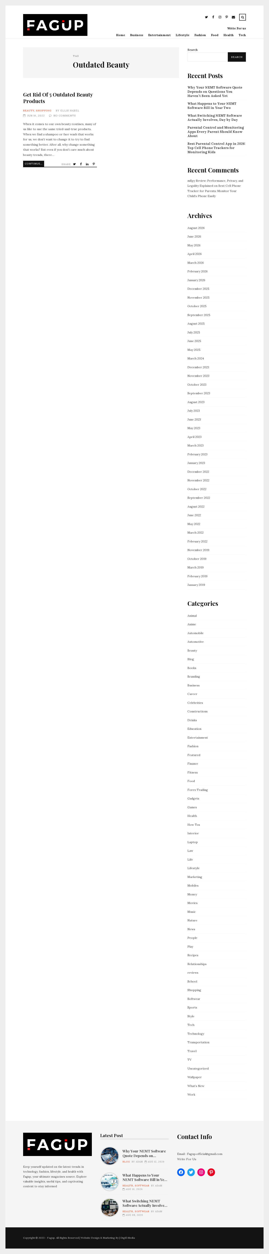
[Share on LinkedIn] (88, 164)
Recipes (192, 955)
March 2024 (195, 358)
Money (192, 894)
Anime (191, 624)
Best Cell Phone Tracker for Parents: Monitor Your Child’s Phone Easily (214, 191)
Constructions (197, 711)
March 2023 (195, 445)
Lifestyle (182, 35)
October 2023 (196, 385)
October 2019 (196, 559)
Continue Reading (34, 163)
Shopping (43, 110)
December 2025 (198, 289)
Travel (191, 1051)
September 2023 (198, 393)
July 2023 (193, 411)
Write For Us (186, 1159)
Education (194, 729)
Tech (242, 35)
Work (191, 1094)
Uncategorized (198, 1068)
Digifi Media (127, 1237)
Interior (193, 833)
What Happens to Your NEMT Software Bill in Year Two (211, 106)
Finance (192, 763)
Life (190, 859)
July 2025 (193, 332)
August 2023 (195, 402)
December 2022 (198, 472)
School (192, 981)
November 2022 (198, 480)
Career (192, 694)
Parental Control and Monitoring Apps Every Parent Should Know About (215, 131)
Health (228, 35)
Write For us (236, 28)
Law (190, 851)
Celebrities (195, 703)
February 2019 (197, 576)
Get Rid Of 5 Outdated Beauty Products (58, 97)
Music (191, 912)
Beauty (28, 110)
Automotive (195, 642)
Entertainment (159, 35)
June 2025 (194, 341)
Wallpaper (194, 1077)
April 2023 (194, 437)
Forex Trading (197, 790)
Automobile (195, 633)
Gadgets (193, 798)
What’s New (195, 1086)
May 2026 (193, 245)
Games (192, 807)
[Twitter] (206, 18)
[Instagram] (219, 18)
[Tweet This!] (75, 164)
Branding (193, 676)
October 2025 (197, 306)
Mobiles (193, 885)
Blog (190, 659)
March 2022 (195, 532)
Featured (193, 755)
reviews (192, 972)
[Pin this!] (94, 164)
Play (190, 946)
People (192, 938)
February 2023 (197, 454)
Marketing (194, 877)
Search (192, 50)
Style (190, 1016)
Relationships (197, 964)
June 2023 (194, 419)
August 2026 (196, 228)
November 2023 (198, 376)
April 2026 (194, 254)
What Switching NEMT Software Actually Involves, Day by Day (214, 118)
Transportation (198, 1042)
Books (191, 668)
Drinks (192, 720)
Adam (139, 1161)
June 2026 (194, 236)
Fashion (200, 35)
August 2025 (196, 323)
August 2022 (195, 506)
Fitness (192, 772)
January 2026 (196, 280)
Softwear (193, 999)
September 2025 (198, 315)
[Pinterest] (226, 18)
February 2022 (197, 541)
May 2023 (193, 428)
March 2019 (195, 567)
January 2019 (196, 585)
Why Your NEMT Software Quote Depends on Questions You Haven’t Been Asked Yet (214, 91)
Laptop (192, 842)
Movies (192, 903)
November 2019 (198, 550)
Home (120, 35)
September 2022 (198, 498)
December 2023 (198, 367)
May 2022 (193, 524)
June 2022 (194, 515)
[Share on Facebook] (81, 164)
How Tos (193, 825)
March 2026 (195, 263)
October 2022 (196, 489)
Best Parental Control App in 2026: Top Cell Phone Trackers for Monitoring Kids (216, 148)
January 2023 (196, 463)
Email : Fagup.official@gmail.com (199, 1154)
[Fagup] (55, 35)
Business (136, 35)
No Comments (64, 115)
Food (214, 35)
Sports (192, 1007)
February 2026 (197, 271)
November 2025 (198, 297)
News (191, 929)
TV (189, 1060)
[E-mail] (233, 18)
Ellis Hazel (69, 110)
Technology (195, 1034)
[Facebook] (213, 18)
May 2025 (193, 350)
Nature (192, 920)
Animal (192, 616)
